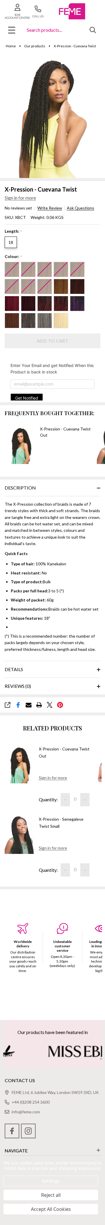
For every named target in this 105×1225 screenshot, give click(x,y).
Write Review (49, 208)
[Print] (39, 705)
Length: (13, 231)
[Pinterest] (60, 705)
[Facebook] (18, 705)
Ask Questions (80, 208)
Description (20, 487)
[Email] (29, 705)
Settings (51, 1181)
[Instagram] (28, 1131)
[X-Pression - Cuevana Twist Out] (19, 764)
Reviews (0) (18, 686)
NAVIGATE (16, 1150)
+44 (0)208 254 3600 (31, 1102)
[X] (49, 705)
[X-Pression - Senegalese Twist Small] (19, 835)
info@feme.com (26, 1111)
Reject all (51, 1195)
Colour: (13, 256)
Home (11, 46)
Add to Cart (52, 340)
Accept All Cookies (51, 1209)
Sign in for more (20, 197)
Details (14, 669)
